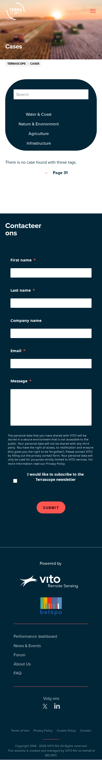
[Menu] (93, 11)
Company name (26, 320)
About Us (22, 664)
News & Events (27, 645)
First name (21, 259)
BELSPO (51, 755)
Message (18, 380)
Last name (20, 290)
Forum (19, 655)
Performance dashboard (35, 636)
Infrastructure (39, 143)
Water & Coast (39, 114)
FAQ (17, 673)
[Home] (28, 11)
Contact (85, 730)
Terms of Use (20, 730)
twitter (45, 706)
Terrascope (16, 64)
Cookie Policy (66, 730)
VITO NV (53, 746)
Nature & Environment (39, 124)
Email (15, 350)
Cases (34, 64)
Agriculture (39, 133)
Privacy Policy (43, 730)
